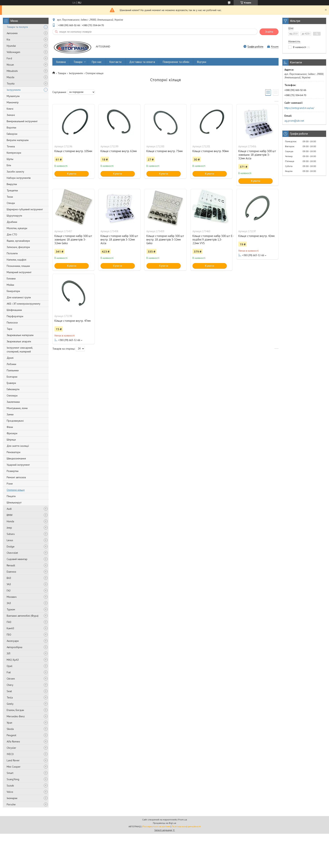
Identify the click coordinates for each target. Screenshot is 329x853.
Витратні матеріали (18, 140)
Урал (9, 722)
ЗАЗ (9, 603)
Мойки (10, 284)
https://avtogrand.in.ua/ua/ (299, 108)
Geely (10, 703)
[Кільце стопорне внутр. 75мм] (165, 123)
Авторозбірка (14, 647)
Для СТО (12, 234)
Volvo (10, 792)
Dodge (10, 546)
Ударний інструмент (18, 464)
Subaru (11, 534)
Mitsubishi (12, 71)
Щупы (10, 159)
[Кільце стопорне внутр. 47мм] (73, 293)
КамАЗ (10, 628)
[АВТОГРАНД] (72, 46)
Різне (10, 483)
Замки (10, 414)
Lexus (10, 540)
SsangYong (13, 779)
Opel (9, 666)
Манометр (13, 102)
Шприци (11, 439)
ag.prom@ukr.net (294, 120)
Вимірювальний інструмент (22, 121)
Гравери (11, 383)
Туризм (11, 609)
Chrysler (11, 747)
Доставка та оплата (142, 61)
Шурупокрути (14, 215)
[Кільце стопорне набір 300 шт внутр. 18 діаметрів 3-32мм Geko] (165, 208)
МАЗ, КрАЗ (13, 659)
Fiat (9, 672)
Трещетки (12, 190)
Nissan (10, 64)
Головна (61, 61)
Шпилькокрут (14, 502)
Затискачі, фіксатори (18, 247)
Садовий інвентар (17, 559)
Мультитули (13, 96)
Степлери (12, 395)
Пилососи (12, 322)
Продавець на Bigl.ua (164, 823)
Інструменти (14, 89)
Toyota (10, 83)
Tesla (10, 697)
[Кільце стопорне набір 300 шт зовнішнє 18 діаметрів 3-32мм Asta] (257, 123)
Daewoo (11, 571)
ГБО (9, 634)
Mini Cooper (14, 766)
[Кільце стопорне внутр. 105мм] (73, 123)
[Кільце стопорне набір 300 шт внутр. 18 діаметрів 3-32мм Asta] (120, 208)
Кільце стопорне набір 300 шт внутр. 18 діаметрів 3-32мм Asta (119, 239)
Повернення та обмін (176, 61)
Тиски (10, 196)
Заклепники (13, 402)
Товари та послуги (17, 27)
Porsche (11, 804)
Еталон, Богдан (15, 710)
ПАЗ (9, 622)
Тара (9, 329)
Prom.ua (182, 819)
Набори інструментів (19, 178)
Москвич (12, 597)
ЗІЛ (8, 653)
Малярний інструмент (19, 272)
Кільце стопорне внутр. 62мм (119, 151)
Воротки (11, 127)
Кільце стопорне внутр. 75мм (164, 151)
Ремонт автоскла (16, 477)
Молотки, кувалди (17, 228)
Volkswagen (13, 52)
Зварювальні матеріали (20, 335)
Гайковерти (13, 389)
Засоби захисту (15, 171)
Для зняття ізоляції (18, 446)
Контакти (115, 61)
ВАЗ (9, 578)
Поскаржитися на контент (156, 826)
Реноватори (13, 452)
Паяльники (13, 370)
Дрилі (10, 357)
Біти (9, 165)
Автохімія (12, 33)
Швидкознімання (16, 458)
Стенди (11, 203)
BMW (10, 515)
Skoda (10, 729)
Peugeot (11, 735)
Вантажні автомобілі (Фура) (22, 615)
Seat (9, 691)
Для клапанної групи (19, 297)
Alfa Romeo (13, 741)
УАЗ (9, 584)
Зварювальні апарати (19, 341)
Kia (8, 39)
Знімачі (11, 115)
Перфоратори (15, 316)
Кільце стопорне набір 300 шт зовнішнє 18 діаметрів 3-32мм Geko (73, 239)
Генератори (13, 291)
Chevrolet (12, 552)
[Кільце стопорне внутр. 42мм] (257, 208)
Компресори (14, 152)
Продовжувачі (15, 420)
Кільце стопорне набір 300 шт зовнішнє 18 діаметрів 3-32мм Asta (257, 154)
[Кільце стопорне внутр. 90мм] (211, 123)
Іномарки (12, 798)
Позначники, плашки (18, 266)
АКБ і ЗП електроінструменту (23, 303)
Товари (77, 61)
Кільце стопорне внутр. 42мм (256, 236)
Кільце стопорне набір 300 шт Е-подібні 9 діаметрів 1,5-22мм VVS (211, 239)
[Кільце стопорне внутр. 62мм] (120, 123)
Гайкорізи (12, 134)
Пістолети (12, 253)
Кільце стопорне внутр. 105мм (73, 151)
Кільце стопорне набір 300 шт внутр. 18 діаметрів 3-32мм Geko (165, 239)
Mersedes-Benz (16, 716)
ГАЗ (8, 590)
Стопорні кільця (16, 490)
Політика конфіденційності (186, 826)
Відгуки (201, 61)
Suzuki (10, 785)
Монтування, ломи (17, 408)
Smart (10, 773)
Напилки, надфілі (16, 259)
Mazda (10, 77)
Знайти (269, 31)
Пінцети (11, 496)
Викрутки (12, 184)
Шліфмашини (14, 310)
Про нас (97, 61)
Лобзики (11, 364)
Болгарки (12, 376)
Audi (9, 508)
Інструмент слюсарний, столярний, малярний (20, 349)
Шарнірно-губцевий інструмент (25, 209)
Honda (10, 521)
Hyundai (11, 45)
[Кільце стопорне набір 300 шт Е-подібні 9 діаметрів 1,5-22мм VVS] (211, 208)
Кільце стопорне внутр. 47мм (72, 321)
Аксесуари (13, 641)
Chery (10, 685)
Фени (10, 427)
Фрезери (12, 433)
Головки (11, 278)
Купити (71, 173)
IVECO (10, 754)
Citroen (11, 678)
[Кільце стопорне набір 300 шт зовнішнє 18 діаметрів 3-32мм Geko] (73, 208)
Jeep (9, 527)
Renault (11, 565)
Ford (9, 58)
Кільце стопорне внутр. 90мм (210, 151)
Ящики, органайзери (18, 240)
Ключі (10, 108)
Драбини (12, 222)
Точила (11, 146)
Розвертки (12, 471)
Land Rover (13, 760)
